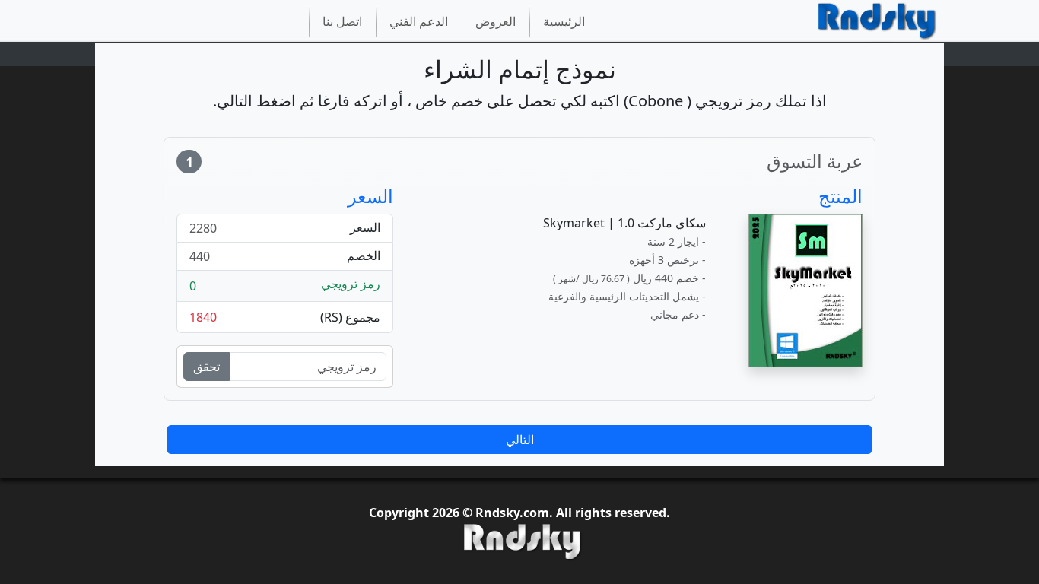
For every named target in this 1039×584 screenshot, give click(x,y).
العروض (495, 21)
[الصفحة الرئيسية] (878, 22)
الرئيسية (564, 21)
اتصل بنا (342, 21)
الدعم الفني (418, 21)
